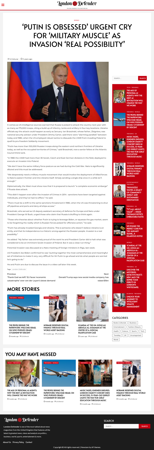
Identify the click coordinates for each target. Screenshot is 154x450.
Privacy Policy (18, 442)
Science (125, 331)
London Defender (19, 269)
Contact (29, 442)
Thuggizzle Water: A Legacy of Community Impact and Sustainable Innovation (134, 193)
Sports (134, 331)
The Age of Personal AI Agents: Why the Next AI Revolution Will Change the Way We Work (22, 393)
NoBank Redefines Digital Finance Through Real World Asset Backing (56, 328)
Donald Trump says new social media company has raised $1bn (84, 277)
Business (130, 294)
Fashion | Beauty (134, 327)
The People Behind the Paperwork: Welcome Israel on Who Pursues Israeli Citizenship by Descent (22, 329)
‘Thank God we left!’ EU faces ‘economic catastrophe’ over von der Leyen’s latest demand (31, 277)
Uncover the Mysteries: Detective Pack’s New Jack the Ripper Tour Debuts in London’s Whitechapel (134, 278)
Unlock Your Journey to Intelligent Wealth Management (133, 301)
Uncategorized (135, 335)
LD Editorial (14, 59)
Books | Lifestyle (120, 323)
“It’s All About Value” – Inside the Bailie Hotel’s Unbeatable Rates (135, 213)
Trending (13, 298)
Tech (128, 87)
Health (116, 331)
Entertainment (132, 182)
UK (136, 134)
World (76, 20)
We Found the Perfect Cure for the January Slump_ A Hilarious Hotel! (135, 231)
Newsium (85, 447)
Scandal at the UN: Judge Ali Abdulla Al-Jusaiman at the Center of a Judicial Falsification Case (92, 329)
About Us (7, 442)
